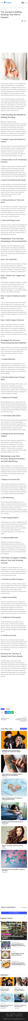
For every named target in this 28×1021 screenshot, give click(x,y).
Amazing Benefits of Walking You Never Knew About (18, 944)
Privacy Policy (9, 1015)
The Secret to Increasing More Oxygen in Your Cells (13, 870)
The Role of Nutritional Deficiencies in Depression (12, 822)
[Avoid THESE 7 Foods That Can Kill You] (5, 955)
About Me (12, 1014)
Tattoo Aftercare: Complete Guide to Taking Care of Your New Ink (12, 775)
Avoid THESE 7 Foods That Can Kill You (17, 954)
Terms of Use (18, 1015)
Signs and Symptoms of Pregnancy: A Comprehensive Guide (12, 798)
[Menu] (2, 2)
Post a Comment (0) (14, 913)
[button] (23, 2)
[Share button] (15, 712)
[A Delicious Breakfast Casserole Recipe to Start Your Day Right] (5, 964)
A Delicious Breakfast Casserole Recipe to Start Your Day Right (19, 963)
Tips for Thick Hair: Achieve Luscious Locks (12, 846)
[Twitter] (9, 712)
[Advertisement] (14, 37)
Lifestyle (6, 7)
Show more (23, 728)
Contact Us (19, 1014)
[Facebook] (6, 712)
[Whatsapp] (12, 712)
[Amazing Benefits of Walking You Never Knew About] (5, 945)
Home (2, 7)
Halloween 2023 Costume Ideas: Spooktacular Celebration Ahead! (11, 751)
